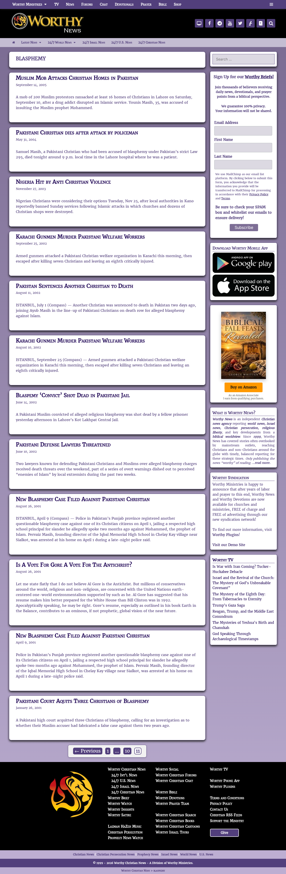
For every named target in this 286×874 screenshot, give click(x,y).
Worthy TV (222, 559)
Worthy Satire (119, 815)
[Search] (271, 23)
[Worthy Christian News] (48, 23)
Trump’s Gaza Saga (228, 605)
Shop (177, 4)
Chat (104, 4)
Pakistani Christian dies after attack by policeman (77, 132)
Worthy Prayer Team (172, 803)
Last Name (223, 156)
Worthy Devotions (170, 798)
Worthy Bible (166, 792)
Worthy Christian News (127, 769)
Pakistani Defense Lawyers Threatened (63, 444)
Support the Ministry (227, 821)
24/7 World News (60, 42)
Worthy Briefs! (259, 76)
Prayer (146, 4)
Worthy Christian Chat (174, 781)
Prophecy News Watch (125, 838)
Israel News (169, 854)
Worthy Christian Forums (176, 775)
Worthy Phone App (225, 781)
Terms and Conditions (227, 798)
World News (188, 854)
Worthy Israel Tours (172, 832)
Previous (88, 751)
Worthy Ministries (27, 4)
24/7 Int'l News (124, 775)
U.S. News (206, 854)
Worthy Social (167, 769)
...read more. (261, 463)
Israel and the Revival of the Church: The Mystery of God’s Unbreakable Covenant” (243, 583)
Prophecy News (147, 854)
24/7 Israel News (93, 42)
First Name (223, 140)
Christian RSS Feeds (226, 815)
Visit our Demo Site (228, 545)
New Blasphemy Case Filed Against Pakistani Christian (83, 499)
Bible (163, 4)
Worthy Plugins (225, 535)
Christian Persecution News (116, 854)
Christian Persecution (125, 832)
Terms (225, 198)
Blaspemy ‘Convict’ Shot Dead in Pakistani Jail (73, 395)
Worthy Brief (118, 798)
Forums (87, 4)
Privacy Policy (258, 194)
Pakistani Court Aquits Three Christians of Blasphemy (82, 700)
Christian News (83, 854)
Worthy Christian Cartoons (178, 826)
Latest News (29, 42)
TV (56, 4)
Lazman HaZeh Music (124, 826)
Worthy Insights (121, 809)
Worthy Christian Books (175, 821)
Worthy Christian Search (176, 815)
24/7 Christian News (151, 42)
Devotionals (124, 4)
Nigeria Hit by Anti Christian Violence (63, 181)
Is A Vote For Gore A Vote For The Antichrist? (74, 564)
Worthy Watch (120, 803)
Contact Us (219, 809)
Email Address (226, 123)
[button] (271, 4)
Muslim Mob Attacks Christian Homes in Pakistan (77, 77)
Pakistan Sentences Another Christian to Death (74, 285)
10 (128, 751)
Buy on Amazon (243, 387)
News (70, 4)
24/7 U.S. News (121, 42)
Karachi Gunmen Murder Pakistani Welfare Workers (80, 236)
